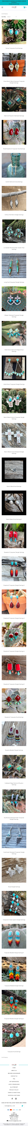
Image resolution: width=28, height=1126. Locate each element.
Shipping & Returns (14, 1095)
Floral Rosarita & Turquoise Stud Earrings (14, 148)
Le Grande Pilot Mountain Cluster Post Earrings (14, 248)
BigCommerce (7, 1124)
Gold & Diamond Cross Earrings (14, 181)
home (14, 1067)
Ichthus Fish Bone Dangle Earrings (14, 214)
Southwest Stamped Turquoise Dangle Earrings (14, 853)
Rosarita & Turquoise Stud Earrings (14, 717)
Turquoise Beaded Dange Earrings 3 (14, 952)
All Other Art (14, 1087)
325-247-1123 (16, 4)
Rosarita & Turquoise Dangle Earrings (14, 552)
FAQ (14, 1078)
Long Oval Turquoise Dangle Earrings (14, 282)
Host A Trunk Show (14, 1084)
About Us (14, 1070)
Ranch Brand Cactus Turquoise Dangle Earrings (14, 418)
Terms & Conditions (14, 1092)
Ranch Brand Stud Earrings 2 (14, 519)
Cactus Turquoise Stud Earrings (14, 48)
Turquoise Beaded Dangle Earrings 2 (14, 1018)
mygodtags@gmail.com (14, 1120)
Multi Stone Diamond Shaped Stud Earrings (14, 350)
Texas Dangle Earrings (14, 886)
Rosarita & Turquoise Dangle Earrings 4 (14, 651)
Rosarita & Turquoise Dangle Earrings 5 (14, 684)
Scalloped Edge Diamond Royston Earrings (14, 783)
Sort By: (4, 16)
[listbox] (12, 17)
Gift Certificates (14, 1081)
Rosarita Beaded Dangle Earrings (14, 750)
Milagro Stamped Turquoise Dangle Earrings (14, 316)
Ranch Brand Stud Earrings (14, 486)
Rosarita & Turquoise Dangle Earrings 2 (14, 585)
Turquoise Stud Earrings (14, 1051)
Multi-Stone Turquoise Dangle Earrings (14, 384)
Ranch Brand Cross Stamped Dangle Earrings (14, 452)
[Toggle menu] (4, 7)
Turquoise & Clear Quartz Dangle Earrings (14, 919)
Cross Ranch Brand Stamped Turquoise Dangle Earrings (14, 82)
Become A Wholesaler (14, 1073)
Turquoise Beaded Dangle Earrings (14, 985)
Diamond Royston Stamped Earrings (14, 115)
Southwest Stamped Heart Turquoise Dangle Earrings (14, 818)
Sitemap (22, 1124)
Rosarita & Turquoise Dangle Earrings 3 (14, 618)
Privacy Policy (14, 1089)
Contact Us (14, 1076)
